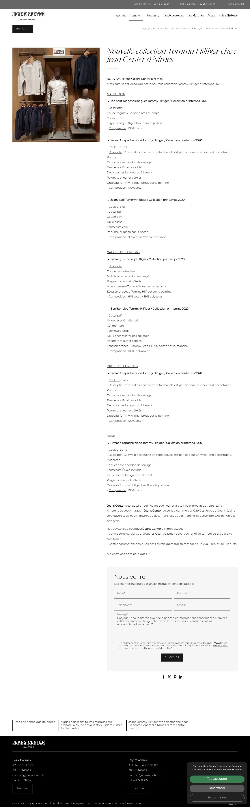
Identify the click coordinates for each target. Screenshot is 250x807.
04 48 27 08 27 (138, 780)
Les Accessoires (173, 15)
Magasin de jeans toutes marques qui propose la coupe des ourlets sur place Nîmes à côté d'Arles (91, 725)
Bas (167, 29)
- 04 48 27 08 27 (197, 4)
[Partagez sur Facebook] (163, 676)
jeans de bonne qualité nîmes (35, 722)
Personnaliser (217, 797)
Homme (134, 15)
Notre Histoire (228, 15)
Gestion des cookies (131, 804)
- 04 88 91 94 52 (151, 4)
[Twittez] (169, 676)
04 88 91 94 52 (21, 780)
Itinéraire (22, 788)
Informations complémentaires (45, 804)
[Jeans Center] (28, 16)
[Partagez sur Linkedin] (180, 676)
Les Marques (195, 15)
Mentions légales (75, 804)
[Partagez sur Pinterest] (175, 676)
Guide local (18, 804)
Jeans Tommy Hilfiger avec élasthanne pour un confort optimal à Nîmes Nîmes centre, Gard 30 (158, 725)
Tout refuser (217, 788)
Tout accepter (217, 779)
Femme (151, 15)
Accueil (121, 15)
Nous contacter (236, 4)
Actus (211, 15)
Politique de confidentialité (102, 804)
